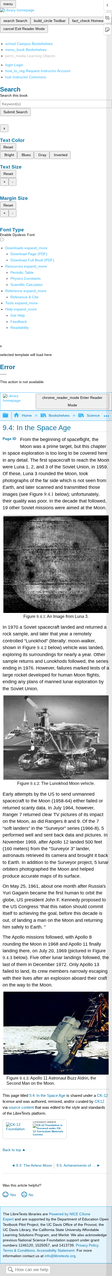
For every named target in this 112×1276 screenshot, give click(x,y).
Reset (8, 147)
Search (10, 1270)
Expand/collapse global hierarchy (8, 415)
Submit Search (15, 112)
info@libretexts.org (59, 1256)
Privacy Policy (87, 1245)
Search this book (14, 95)
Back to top (12, 1150)
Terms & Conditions (19, 1250)
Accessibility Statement (55, 1250)
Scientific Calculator (26, 285)
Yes (13, 1195)
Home (27, 415)
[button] (18, 322)
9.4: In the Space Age (47, 1095)
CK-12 (102, 1095)
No (31, 1195)
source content (21, 1107)
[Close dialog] (3, 374)
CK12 (99, 1101)
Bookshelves (59, 415)
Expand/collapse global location (106, 414)
